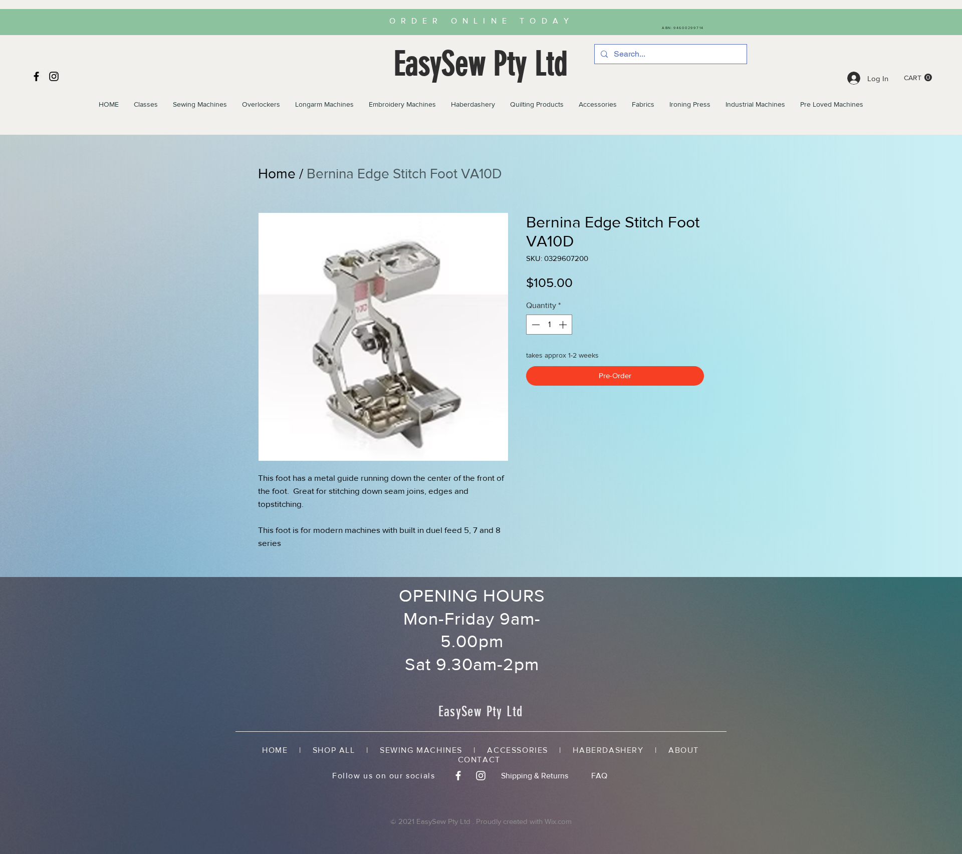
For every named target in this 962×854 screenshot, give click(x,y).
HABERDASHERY (608, 750)
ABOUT (683, 750)
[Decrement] (535, 324)
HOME (280, 750)
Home (277, 173)
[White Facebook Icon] (458, 775)
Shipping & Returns (534, 775)
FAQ (599, 775)
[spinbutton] (549, 324)
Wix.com (558, 821)
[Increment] (564, 324)
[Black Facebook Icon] (36, 76)
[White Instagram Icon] (480, 775)
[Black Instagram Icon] (54, 76)
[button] (918, 78)
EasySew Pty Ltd (481, 64)
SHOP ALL (334, 750)
